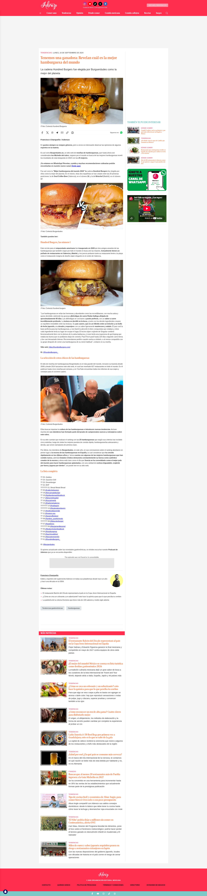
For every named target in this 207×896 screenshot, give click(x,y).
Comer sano (52, 13)
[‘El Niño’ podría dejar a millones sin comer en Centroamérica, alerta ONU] (54, 827)
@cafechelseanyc (52, 490)
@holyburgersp (51, 531)
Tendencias (66, 13)
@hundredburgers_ (50, 352)
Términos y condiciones (113, 885)
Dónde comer (94, 13)
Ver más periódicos (157, 5)
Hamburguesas (74, 608)
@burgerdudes (49, 544)
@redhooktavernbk (52, 511)
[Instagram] (85, 4)
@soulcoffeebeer (51, 516)
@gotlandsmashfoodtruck (55, 495)
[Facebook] (105, 4)
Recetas (147, 13)
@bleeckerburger (56, 521)
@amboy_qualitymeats (54, 519)
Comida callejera (132, 13)
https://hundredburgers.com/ (59, 347)
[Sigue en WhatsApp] (121, 132)
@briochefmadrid (51, 498)
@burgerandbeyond (57, 526)
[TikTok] (95, 4)
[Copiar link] (67, 132)
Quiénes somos (63, 885)
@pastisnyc (49, 524)
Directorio (135, 885)
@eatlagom (54, 506)
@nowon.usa (50, 513)
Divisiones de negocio (156, 885)
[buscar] (167, 13)
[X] (47, 132)
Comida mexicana (112, 13)
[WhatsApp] (52, 132)
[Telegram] (57, 132)
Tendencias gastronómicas (52, 608)
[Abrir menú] (40, 13)
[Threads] (100, 4)
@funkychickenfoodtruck (54, 529)
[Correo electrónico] (62, 132)
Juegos (159, 13)
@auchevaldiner (51, 534)
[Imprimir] (72, 132)
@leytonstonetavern (57, 508)
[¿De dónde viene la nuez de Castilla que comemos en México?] (133, 140)
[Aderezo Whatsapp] (146, 180)
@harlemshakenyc (52, 503)
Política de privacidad (86, 885)
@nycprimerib (50, 500)
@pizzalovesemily (52, 537)
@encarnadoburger (52, 493)
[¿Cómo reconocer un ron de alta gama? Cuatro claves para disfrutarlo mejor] (54, 718)
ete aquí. (76, 166)
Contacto (46, 885)
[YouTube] (90, 4)
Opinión (79, 13)
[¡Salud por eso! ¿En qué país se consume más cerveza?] (54, 759)
